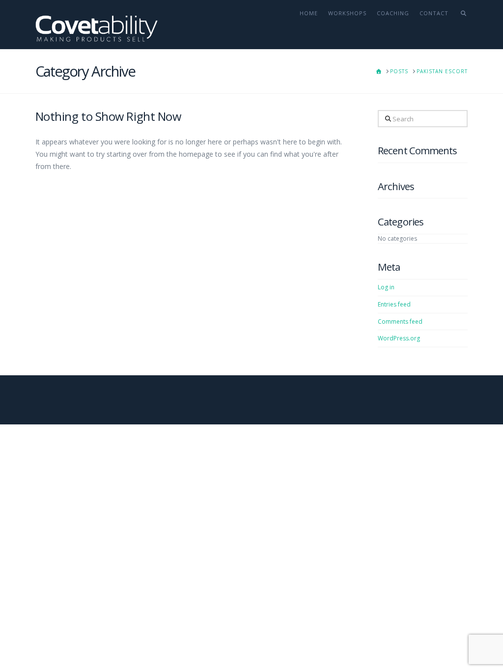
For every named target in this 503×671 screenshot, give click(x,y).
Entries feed (394, 304)
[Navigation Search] (460, 24)
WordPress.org (399, 338)
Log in (386, 287)
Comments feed (400, 321)
